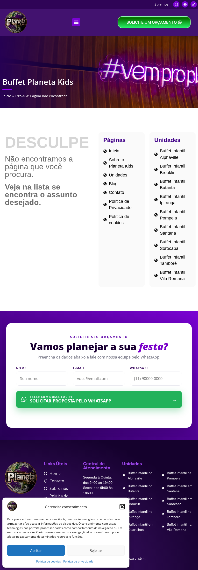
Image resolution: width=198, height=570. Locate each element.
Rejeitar (96, 550)
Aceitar (36, 550)
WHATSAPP (139, 368)
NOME (21, 368)
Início (6, 96)
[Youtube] (185, 4)
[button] (122, 506)
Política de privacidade (78, 561)
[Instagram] (176, 4)
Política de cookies (48, 561)
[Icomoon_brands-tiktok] (194, 4)
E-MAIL (79, 368)
